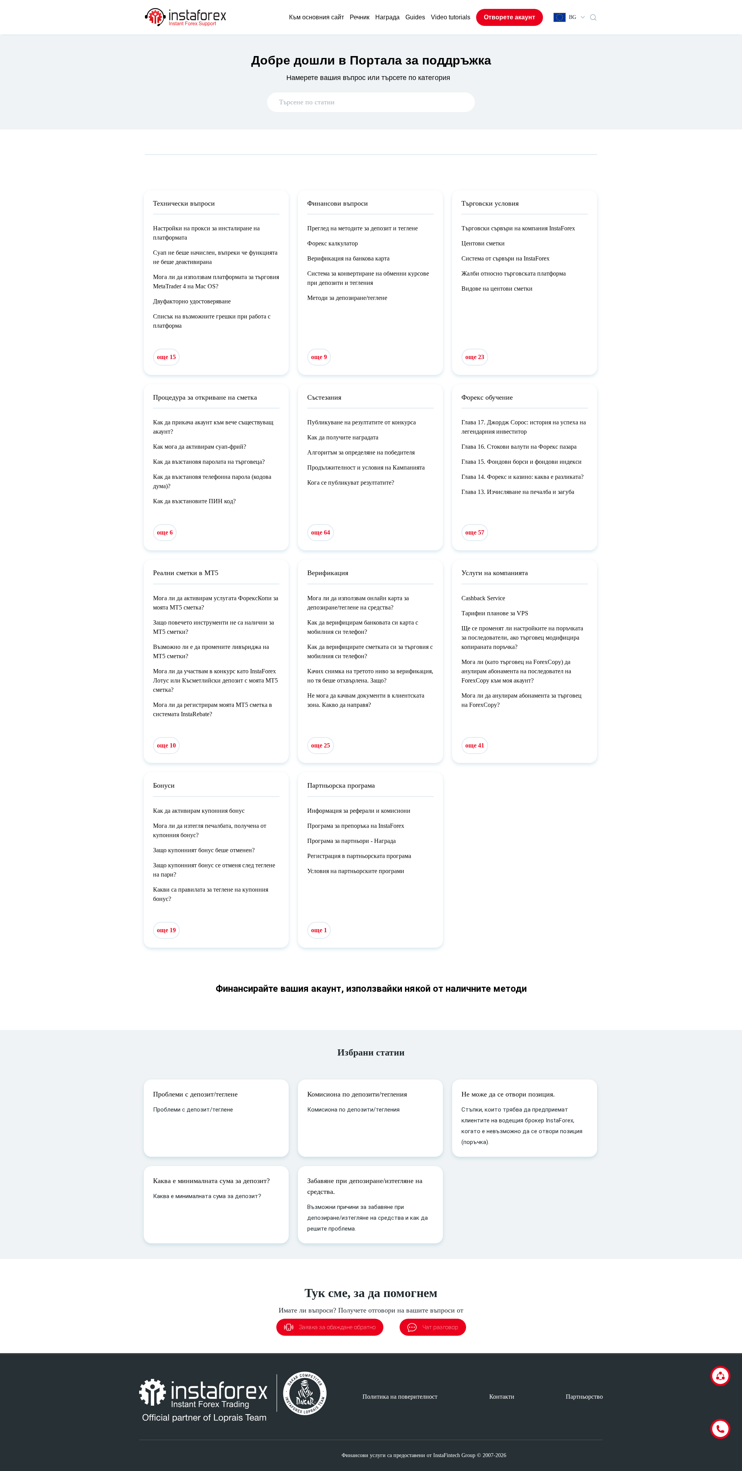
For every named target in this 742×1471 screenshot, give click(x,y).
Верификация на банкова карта (348, 258)
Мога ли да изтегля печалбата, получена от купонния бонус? (209, 830)
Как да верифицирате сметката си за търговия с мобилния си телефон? (370, 651)
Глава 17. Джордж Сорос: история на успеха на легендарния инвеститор (523, 427)
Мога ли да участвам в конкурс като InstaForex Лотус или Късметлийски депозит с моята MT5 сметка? (215, 680)
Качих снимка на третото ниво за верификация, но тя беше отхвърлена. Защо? (370, 676)
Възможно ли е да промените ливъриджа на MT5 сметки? (211, 651)
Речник (359, 17)
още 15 (166, 357)
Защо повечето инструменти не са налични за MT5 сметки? (213, 627)
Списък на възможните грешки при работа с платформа (212, 321)
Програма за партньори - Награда (351, 841)
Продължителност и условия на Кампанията (366, 467)
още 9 (319, 357)
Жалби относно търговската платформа (513, 273)
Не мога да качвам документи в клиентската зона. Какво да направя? (365, 700)
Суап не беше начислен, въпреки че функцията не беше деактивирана (215, 257)
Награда (387, 17)
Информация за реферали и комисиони (358, 810)
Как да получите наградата (342, 437)
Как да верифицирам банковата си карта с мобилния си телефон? (362, 627)
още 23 (474, 357)
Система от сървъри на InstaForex (505, 258)
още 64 (320, 532)
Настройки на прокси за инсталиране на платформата (206, 233)
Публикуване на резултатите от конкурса (361, 422)
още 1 (319, 930)
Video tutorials (450, 17)
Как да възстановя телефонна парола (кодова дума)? (212, 481)
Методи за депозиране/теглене (347, 298)
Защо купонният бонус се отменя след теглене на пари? (214, 870)
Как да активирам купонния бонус (199, 810)
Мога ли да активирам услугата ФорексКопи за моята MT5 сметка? (215, 603)
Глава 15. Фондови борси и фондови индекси (521, 461)
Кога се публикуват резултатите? (350, 482)
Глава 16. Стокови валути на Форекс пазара (519, 446)
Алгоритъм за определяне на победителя (361, 452)
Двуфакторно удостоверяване (192, 301)
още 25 (320, 745)
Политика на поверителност (399, 1396)
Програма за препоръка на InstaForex (355, 825)
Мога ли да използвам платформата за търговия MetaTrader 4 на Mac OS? (216, 281)
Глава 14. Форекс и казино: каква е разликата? (522, 476)
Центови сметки (483, 243)
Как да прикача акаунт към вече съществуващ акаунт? (213, 427)
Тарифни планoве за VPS (494, 613)
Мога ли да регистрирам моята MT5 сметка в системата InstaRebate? (212, 709)
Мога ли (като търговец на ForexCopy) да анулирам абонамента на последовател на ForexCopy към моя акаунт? (516, 671)
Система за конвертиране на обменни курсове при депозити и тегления (368, 278)
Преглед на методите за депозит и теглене (362, 228)
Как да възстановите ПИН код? (194, 501)
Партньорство (584, 1396)
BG (572, 17)
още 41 (474, 745)
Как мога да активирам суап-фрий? (199, 446)
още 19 (166, 930)
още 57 (474, 532)
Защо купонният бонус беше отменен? (204, 850)
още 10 (166, 745)
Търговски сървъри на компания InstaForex (518, 228)
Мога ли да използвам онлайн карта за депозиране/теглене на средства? (358, 603)
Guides (415, 17)
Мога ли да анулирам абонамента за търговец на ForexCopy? (521, 700)
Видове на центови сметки (497, 288)
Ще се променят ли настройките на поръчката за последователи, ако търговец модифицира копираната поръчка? (522, 637)
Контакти (501, 1396)
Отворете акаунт (509, 17)
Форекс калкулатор (332, 243)
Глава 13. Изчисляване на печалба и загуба (517, 492)
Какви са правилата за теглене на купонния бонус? (210, 894)
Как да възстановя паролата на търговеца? (209, 461)
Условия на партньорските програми (355, 871)
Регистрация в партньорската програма (359, 856)
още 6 (165, 532)
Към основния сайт (316, 17)
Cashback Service (483, 598)
